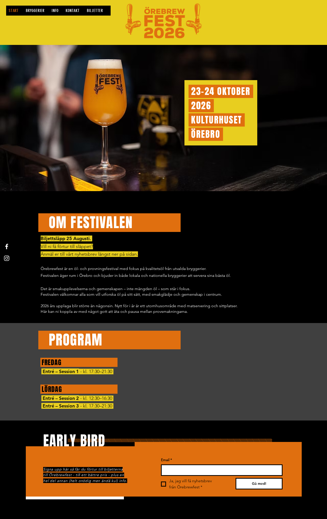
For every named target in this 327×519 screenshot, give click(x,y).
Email (166, 460)
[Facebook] (6, 246)
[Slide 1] (163, 178)
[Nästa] (298, 118)
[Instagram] (6, 258)
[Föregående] (29, 118)
